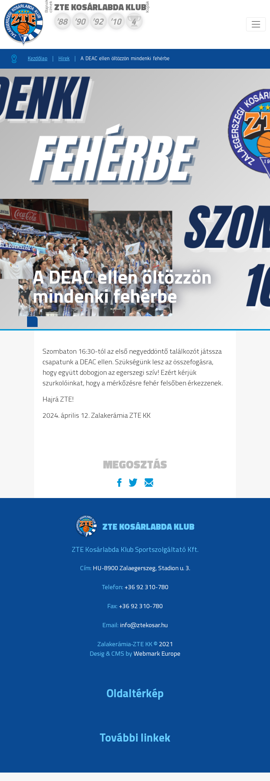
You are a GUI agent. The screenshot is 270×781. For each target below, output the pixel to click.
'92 (97, 22)
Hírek (64, 59)
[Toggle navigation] (256, 24)
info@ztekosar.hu (144, 625)
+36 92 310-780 (146, 587)
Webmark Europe (157, 653)
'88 (61, 22)
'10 (115, 22)
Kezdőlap (37, 59)
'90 (79, 22)
